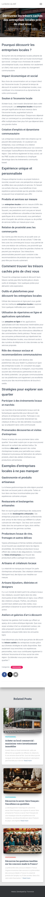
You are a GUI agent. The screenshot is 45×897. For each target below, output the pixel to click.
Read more (28, 760)
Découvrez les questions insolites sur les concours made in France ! (21, 862)
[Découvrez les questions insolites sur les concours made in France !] (22, 841)
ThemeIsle (30, 892)
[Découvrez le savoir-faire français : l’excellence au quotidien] (22, 781)
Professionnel (16, 667)
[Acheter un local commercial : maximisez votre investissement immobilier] (22, 720)
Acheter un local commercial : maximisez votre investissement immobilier (21, 743)
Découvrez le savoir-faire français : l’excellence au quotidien (22, 802)
